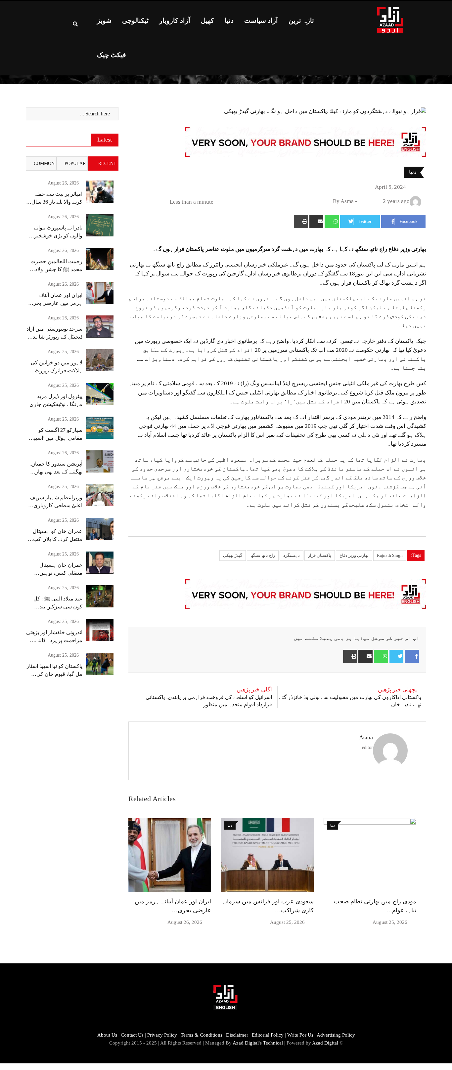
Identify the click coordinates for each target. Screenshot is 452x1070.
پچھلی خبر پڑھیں (397, 689)
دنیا (229, 20)
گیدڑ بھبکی (232, 555)
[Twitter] (396, 656)
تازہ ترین (301, 20)
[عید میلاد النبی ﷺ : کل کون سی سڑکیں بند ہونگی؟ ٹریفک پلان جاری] (99, 596)
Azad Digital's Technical (258, 1043)
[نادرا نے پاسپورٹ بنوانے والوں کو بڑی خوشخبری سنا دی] (99, 225)
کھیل (207, 20)
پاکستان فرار (319, 555)
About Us (107, 1035)
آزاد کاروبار (174, 20)
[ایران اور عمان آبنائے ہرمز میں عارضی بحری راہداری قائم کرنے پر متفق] (99, 293)
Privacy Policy (162, 1035)
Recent (107, 163)
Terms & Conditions (201, 1035)
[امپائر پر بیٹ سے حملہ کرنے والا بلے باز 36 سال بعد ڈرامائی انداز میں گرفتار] (99, 192)
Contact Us (132, 1035)
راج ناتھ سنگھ (262, 555)
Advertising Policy (336, 1035)
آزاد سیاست (261, 20)
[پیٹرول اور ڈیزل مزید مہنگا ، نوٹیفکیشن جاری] (99, 394)
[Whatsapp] (332, 221)
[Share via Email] (316, 221)
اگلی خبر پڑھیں (254, 689)
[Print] (301, 221)
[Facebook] (412, 656)
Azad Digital (325, 1043)
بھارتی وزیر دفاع (354, 555)
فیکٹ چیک (111, 55)
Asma (366, 737)
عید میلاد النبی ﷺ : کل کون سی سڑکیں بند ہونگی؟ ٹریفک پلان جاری (54, 606)
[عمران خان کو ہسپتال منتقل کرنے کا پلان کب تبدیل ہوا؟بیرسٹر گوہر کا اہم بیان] (99, 529)
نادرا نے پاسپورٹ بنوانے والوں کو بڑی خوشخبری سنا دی (56, 235)
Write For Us (300, 1035)
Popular (75, 163)
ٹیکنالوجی (135, 20)
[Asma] (361, 201)
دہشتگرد (291, 555)
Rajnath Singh (390, 555)
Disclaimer (237, 1035)
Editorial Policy (268, 1035)
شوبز (104, 20)
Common (44, 163)
